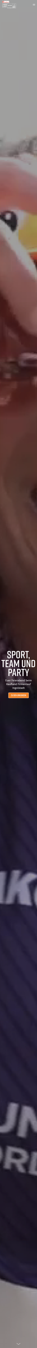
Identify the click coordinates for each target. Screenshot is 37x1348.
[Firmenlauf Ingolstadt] (9, 5)
